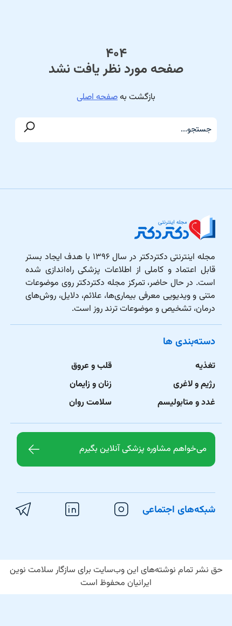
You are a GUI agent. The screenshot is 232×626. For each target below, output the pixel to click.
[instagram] (123, 510)
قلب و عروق (91, 366)
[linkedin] (74, 510)
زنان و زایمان (91, 384)
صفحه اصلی (97, 97)
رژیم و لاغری (194, 384)
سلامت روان (90, 402)
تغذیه (205, 366)
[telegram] (25, 510)
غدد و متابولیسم (186, 402)
